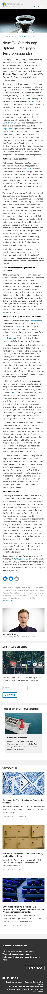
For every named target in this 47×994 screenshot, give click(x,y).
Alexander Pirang (10, 634)
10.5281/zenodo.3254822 (27, 36)
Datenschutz (28, 982)
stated (31, 101)
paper (24, 473)
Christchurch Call (10, 122)
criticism (18, 326)
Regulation (7, 128)
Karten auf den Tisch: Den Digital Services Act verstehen (23, 801)
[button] (5, 578)
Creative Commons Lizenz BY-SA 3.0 (36, 990)
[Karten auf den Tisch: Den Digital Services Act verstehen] (23, 783)
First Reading (8, 338)
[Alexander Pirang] (23, 620)
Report (13, 392)
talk (4, 312)
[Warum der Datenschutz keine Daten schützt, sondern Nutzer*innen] (23, 836)
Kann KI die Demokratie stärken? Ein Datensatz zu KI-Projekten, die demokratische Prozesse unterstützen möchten (23, 909)
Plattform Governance (17, 737)
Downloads (10, 982)
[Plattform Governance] (23, 723)
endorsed (34, 320)
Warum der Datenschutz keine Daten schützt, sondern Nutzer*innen (23, 854)
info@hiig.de (8, 600)
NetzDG (28, 168)
